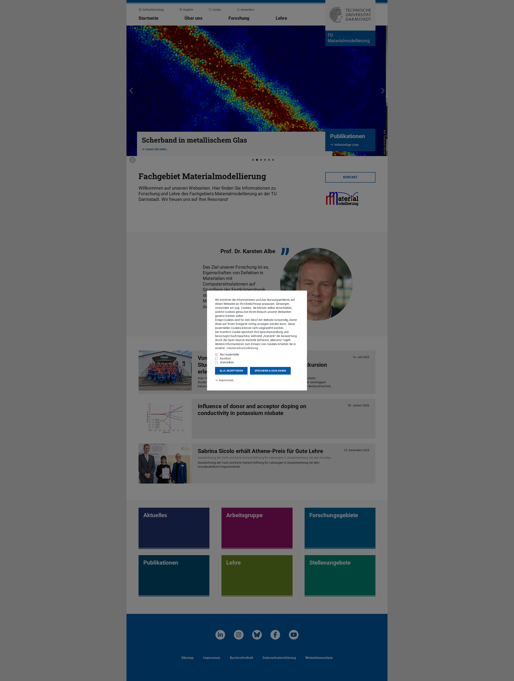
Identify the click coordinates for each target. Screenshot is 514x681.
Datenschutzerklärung (243, 348)
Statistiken (227, 362)
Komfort (225, 358)
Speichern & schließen (270, 370)
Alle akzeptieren (231, 370)
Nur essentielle (229, 354)
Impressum (226, 380)
